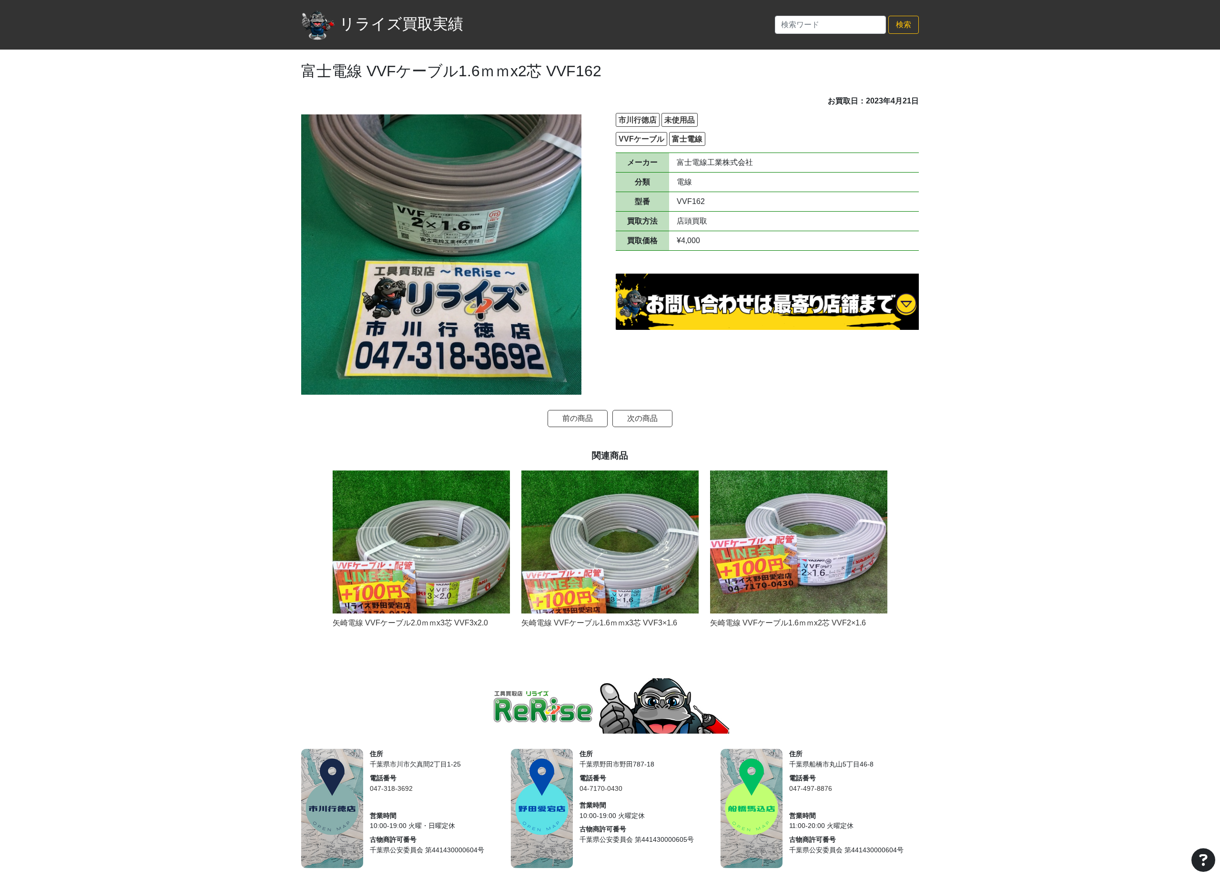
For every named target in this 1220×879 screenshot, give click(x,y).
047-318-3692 (391, 788)
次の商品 (642, 418)
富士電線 (687, 139)
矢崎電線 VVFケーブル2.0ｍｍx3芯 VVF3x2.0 (410, 623)
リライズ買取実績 (401, 23)
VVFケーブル (641, 139)
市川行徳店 (638, 120)
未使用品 (679, 120)
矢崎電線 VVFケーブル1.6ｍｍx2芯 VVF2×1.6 (788, 623)
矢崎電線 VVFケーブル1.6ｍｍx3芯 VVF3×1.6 (599, 623)
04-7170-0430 (601, 788)
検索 (903, 24)
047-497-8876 (810, 788)
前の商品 (577, 418)
